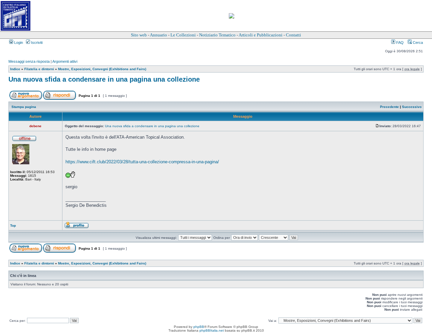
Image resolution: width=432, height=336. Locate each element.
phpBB (198, 327)
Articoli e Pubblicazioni (260, 34)
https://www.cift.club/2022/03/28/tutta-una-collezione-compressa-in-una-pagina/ (142, 161)
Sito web (139, 34)
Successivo (412, 107)
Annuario (158, 34)
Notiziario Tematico (217, 34)
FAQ (399, 42)
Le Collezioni (183, 34)
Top (13, 225)
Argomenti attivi (64, 61)
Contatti (293, 34)
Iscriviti (36, 42)
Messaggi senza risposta (29, 61)
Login (18, 42)
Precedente (389, 107)
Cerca (417, 42)
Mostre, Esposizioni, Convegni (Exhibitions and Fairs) (102, 69)
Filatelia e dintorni (39, 69)
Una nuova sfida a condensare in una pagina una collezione (104, 79)
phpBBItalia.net (211, 330)
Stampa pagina (23, 107)
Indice (15, 69)
